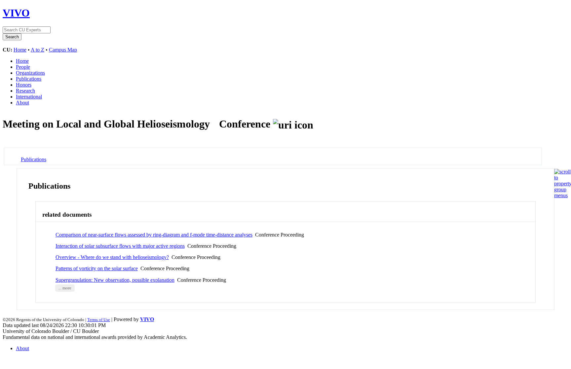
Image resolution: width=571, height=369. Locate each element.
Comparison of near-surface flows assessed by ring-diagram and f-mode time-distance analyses (154, 235)
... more (64, 288)
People (23, 67)
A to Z (37, 50)
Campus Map (63, 50)
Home (20, 50)
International (29, 96)
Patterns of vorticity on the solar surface (97, 268)
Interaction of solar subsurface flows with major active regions (120, 246)
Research (25, 90)
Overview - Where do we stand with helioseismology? (112, 257)
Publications (28, 79)
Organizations (30, 73)
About (22, 102)
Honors (23, 85)
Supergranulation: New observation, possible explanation (115, 280)
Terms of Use (98, 319)
